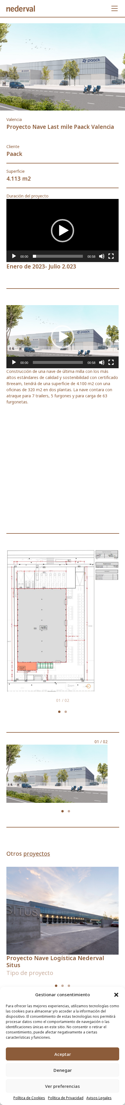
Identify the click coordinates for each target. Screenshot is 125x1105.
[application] (62, 230)
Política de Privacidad (65, 1097)
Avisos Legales (99, 1097)
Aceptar (62, 1054)
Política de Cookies (29, 1097)
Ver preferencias (62, 1086)
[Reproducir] (14, 256)
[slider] (58, 256)
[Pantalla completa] (111, 256)
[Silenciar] (102, 256)
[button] (116, 994)
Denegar (62, 1070)
